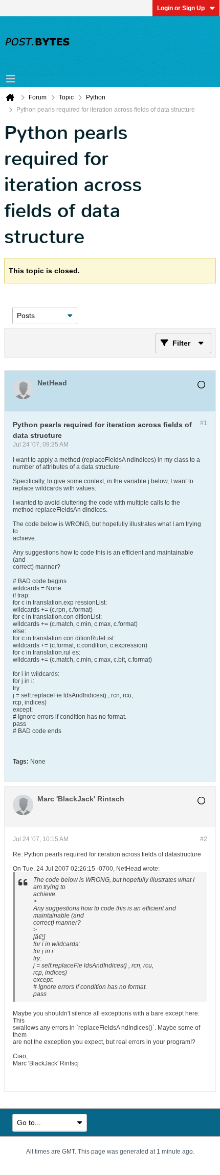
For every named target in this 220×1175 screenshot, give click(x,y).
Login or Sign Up (181, 8)
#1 (203, 423)
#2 (203, 839)
